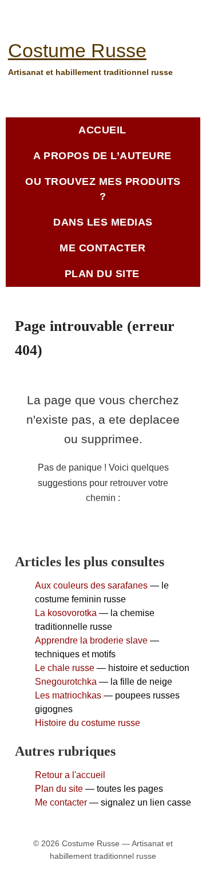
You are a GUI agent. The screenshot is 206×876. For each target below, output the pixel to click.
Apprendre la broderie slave (91, 640)
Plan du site (59, 789)
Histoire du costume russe (87, 723)
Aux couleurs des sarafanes (91, 585)
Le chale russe (64, 668)
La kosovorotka (66, 613)
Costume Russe (77, 50)
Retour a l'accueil (70, 775)
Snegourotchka (66, 681)
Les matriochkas (68, 695)
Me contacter (61, 802)
